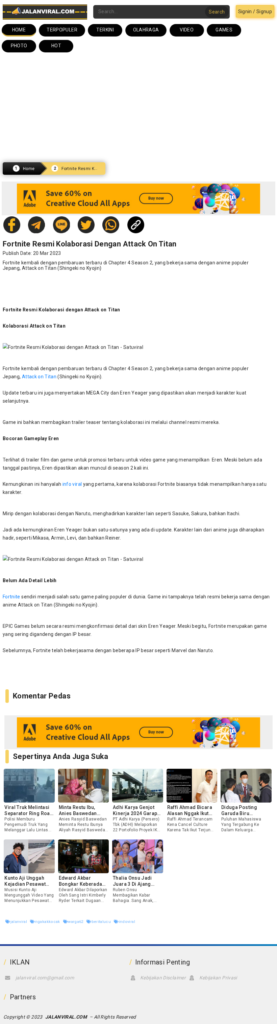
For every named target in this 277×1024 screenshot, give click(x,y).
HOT (56, 45)
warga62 (76, 922)
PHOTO (19, 45)
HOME (19, 29)
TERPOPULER (62, 29)
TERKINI (105, 29)
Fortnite (11, 596)
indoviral (127, 922)
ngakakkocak (48, 922)
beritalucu (102, 922)
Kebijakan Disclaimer (163, 977)
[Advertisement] (138, 107)
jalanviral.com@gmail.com (45, 977)
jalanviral (19, 922)
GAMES (224, 29)
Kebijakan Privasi (218, 977)
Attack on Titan (39, 268)
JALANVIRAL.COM (66, 1017)
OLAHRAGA (146, 29)
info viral (72, 484)
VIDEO (187, 29)
